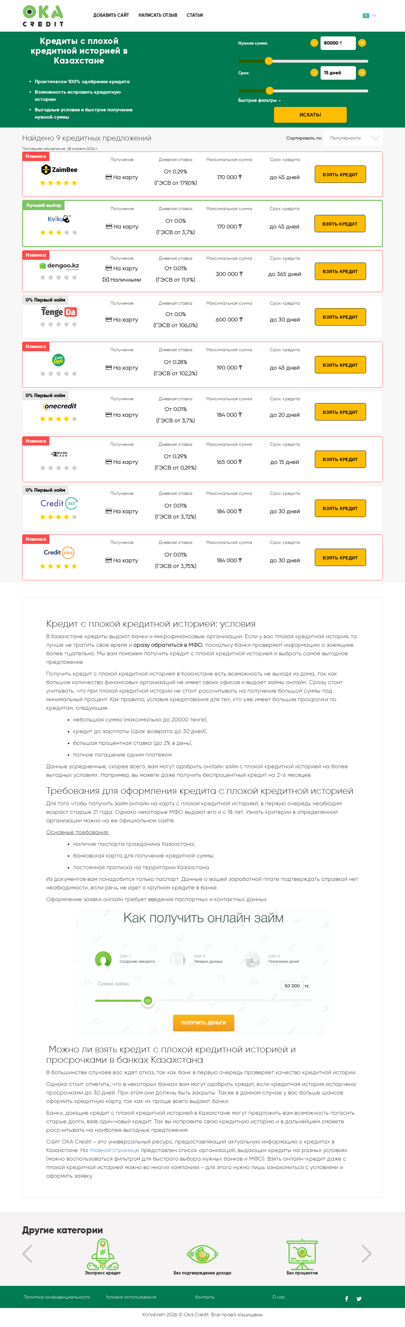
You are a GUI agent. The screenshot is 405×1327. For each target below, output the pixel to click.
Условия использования (131, 1296)
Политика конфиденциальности (57, 1296)
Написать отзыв (158, 15)
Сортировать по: (304, 137)
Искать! (310, 114)
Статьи (195, 15)
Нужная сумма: (253, 43)
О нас (278, 1296)
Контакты (205, 1296)
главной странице (114, 1150)
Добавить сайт (111, 15)
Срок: (244, 73)
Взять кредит (340, 174)
